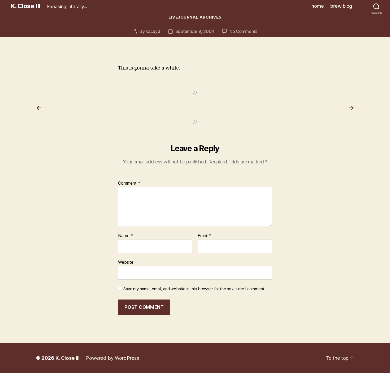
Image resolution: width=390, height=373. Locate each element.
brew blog (341, 6)
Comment (129, 183)
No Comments (243, 31)
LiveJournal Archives (195, 17)
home (317, 6)
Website (125, 261)
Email (204, 235)
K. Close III (25, 6)
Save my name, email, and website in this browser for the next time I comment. (194, 289)
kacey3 (153, 31)
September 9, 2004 (194, 31)
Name (125, 235)
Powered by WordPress (112, 358)
